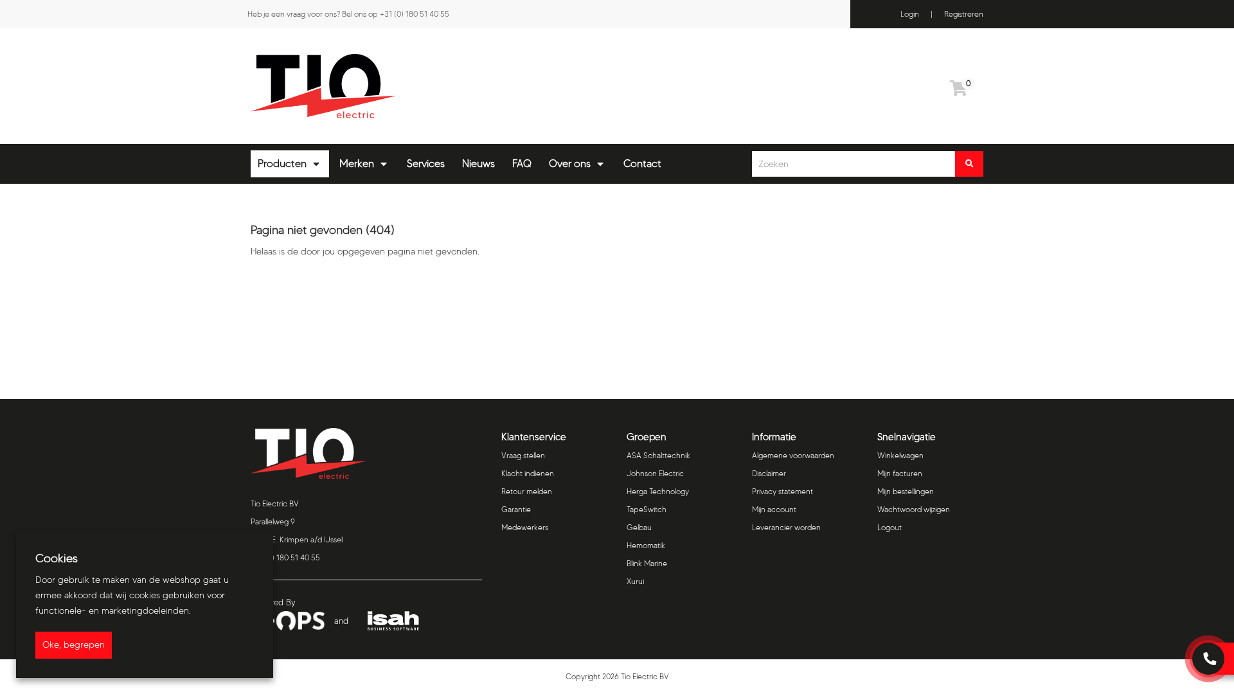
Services (426, 163)
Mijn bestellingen (905, 491)
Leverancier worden (786, 527)
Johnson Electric (655, 473)
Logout (889, 527)
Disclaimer (769, 473)
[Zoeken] (969, 164)
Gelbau (639, 527)
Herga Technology (658, 491)
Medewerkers (524, 527)
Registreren (963, 14)
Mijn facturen (899, 473)
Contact (642, 163)
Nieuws (478, 163)
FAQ (522, 163)
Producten (282, 163)
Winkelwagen (900, 455)
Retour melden (526, 491)
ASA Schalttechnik (658, 455)
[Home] (429, 86)
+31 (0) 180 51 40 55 (414, 14)
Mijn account (774, 509)
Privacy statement (782, 491)
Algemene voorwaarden (793, 455)
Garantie (516, 509)
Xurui (635, 581)
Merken (356, 163)
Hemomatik (646, 545)
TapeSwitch (646, 509)
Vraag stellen (523, 455)
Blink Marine (647, 563)
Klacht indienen (527, 473)
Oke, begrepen (73, 644)
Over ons (570, 163)
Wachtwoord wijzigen (913, 509)
